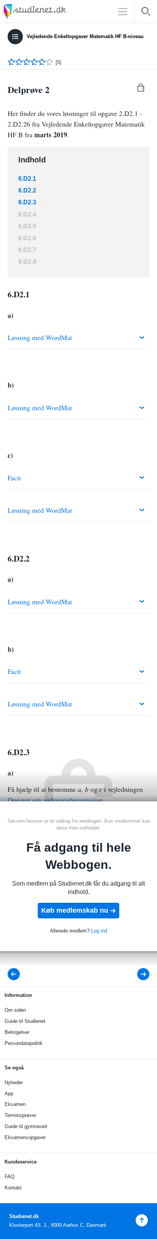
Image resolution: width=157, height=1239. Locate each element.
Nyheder (14, 1082)
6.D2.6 (27, 238)
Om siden (15, 1010)
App (9, 1093)
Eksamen (15, 1104)
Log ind (99, 931)
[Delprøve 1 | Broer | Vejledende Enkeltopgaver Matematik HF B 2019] (16, 974)
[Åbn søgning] (146, 13)
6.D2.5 (27, 226)
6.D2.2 (27, 190)
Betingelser (17, 1032)
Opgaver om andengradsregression (55, 799)
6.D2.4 (27, 214)
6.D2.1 (27, 178)
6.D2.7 (27, 250)
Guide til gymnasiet (26, 1126)
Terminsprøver (20, 1115)
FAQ (9, 1177)
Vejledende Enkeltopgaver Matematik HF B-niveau (85, 36)
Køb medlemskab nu (74, 910)
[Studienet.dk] (53, 11)
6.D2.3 (27, 202)
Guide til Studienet (25, 1021)
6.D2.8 (27, 261)
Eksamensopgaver (25, 1137)
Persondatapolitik (24, 1043)
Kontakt (13, 1188)
